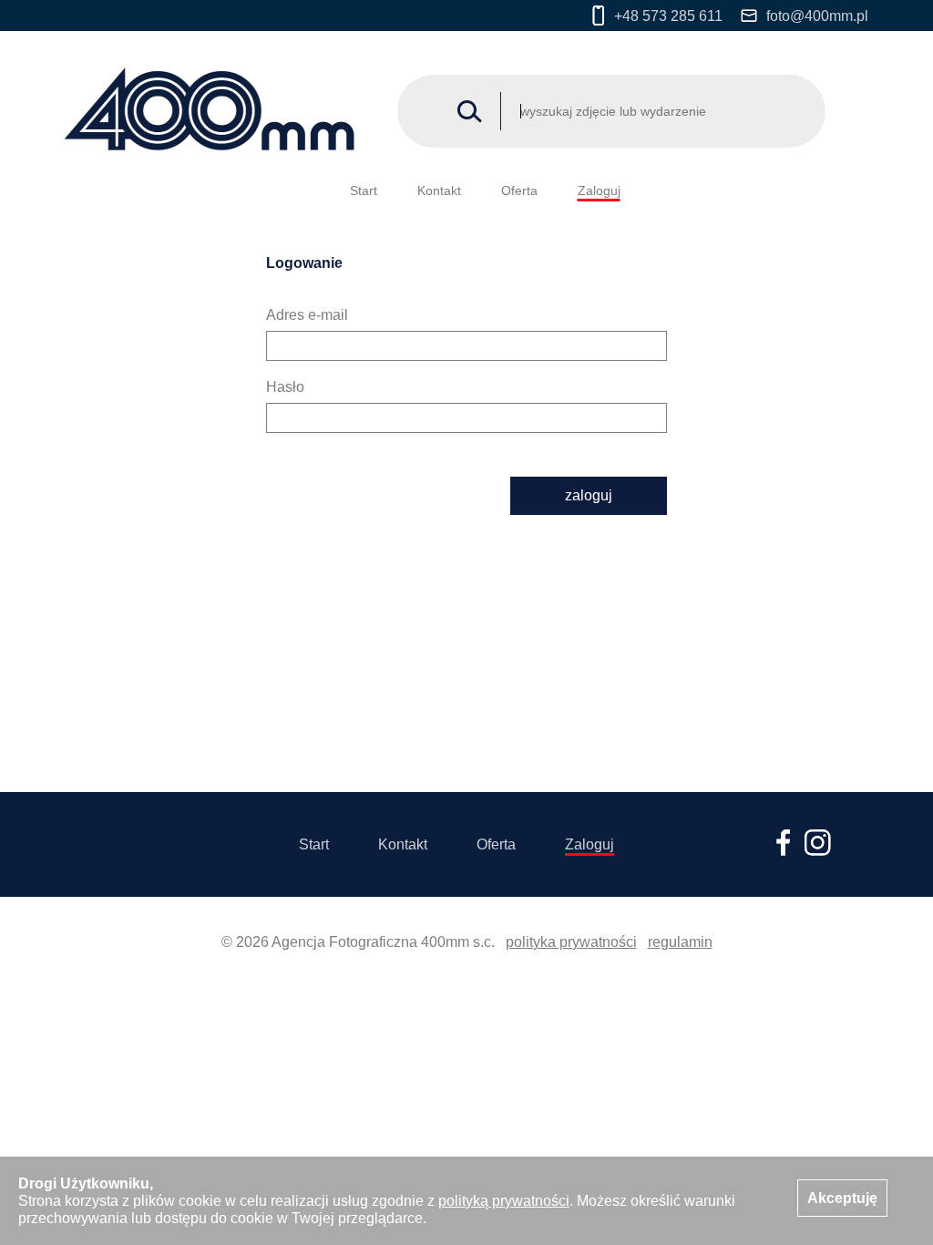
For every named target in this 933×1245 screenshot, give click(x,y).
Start (363, 190)
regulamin (680, 942)
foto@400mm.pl (817, 16)
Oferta (519, 190)
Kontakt (439, 190)
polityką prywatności (503, 1201)
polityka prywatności (571, 942)
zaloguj (588, 495)
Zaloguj (599, 190)
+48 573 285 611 (668, 16)
